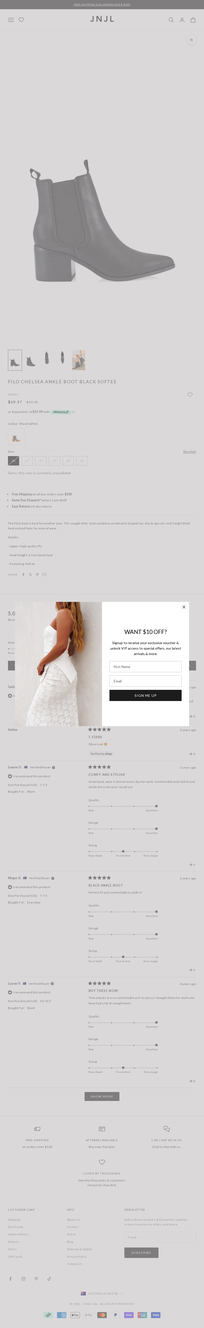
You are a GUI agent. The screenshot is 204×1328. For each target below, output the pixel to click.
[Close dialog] (184, 607)
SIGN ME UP (146, 695)
